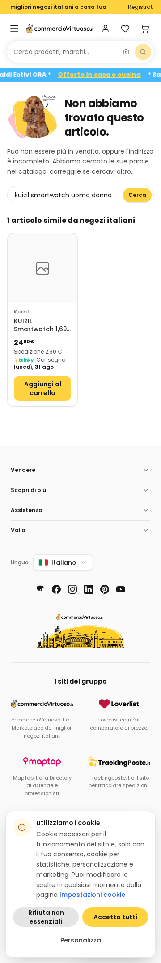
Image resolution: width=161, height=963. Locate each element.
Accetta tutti (115, 917)
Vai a (18, 530)
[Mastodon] (40, 589)
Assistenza (26, 510)
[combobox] (63, 52)
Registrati (141, 7)
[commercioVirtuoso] (60, 28)
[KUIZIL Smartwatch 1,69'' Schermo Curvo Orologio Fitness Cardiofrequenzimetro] (42, 268)
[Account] (105, 29)
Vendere (23, 470)
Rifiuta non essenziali (46, 917)
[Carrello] (145, 29)
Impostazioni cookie (92, 894)
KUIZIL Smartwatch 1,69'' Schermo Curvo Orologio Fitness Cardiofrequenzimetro (42, 325)
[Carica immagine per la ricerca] (126, 52)
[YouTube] (120, 589)
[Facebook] (56, 589)
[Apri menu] (14, 29)
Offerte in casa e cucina (104, 75)
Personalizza (80, 940)
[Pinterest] (104, 589)
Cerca (137, 195)
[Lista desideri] (125, 29)
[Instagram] (72, 589)
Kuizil (21, 311)
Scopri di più (28, 490)
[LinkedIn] (88, 589)
